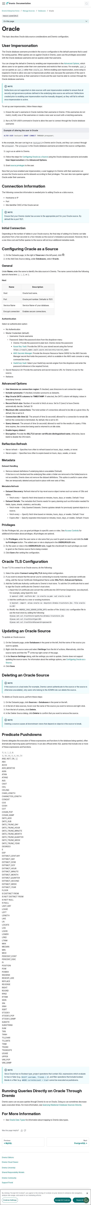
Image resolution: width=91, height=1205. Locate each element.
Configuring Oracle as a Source (35, 157)
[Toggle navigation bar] (3, 3)
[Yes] (22, 1130)
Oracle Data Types (17, 1120)
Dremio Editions (8, 1157)
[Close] (87, 1193)
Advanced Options (71, 63)
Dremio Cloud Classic (10, 1162)
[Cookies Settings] (86, 1200)
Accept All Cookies (62, 1200)
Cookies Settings (10, 1200)
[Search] (86, 3)
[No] (25, 1130)
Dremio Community (9, 1178)
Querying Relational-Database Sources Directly (62, 1105)
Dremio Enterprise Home (10, 11)
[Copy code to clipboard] (86, 135)
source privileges (18, 165)
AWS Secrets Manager (22, 353)
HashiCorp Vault (19, 363)
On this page (8, 21)
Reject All (80, 1200)
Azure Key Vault (19, 346)
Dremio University (8, 1168)
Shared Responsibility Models (13, 1172)
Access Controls (72, 530)
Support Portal (7, 1183)
